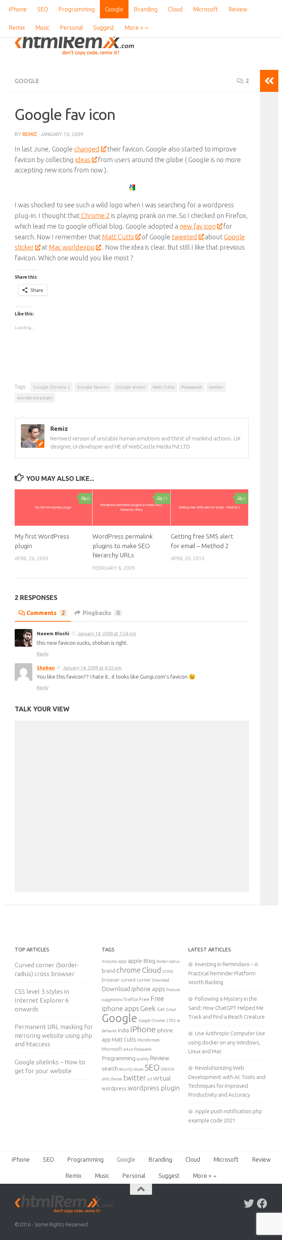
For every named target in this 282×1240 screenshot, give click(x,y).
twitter (216, 387)
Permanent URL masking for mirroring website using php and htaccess (54, 1035)
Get (161, 1009)
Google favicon (93, 387)
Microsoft (205, 9)
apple (135, 960)
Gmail (171, 1009)
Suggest (103, 27)
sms (105, 1078)
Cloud (175, 9)
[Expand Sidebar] (269, 81)
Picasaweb (191, 387)
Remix (17, 27)
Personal (71, 27)
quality (143, 1059)
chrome (128, 970)
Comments (45, 613)
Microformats (148, 1040)
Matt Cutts (118, 236)
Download (160, 980)
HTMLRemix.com (74, 44)
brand (108, 971)
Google (114, 9)
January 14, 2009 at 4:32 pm (92, 667)
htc (172, 1020)
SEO (42, 9)
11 (165, 498)
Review (237, 9)
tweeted (184, 236)
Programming (76, 9)
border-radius (168, 961)
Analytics (109, 961)
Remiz (29, 134)
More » (133, 27)
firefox (130, 999)
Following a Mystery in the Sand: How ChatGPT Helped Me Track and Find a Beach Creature (226, 1008)
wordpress (114, 1088)
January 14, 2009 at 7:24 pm (106, 633)
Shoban (46, 667)
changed (87, 149)
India (123, 1030)
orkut (128, 1049)
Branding (146, 9)
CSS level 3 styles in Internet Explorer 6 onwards (42, 1000)
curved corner (136, 979)
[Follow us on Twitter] (249, 1203)
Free (144, 999)
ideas (82, 159)
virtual (162, 1078)
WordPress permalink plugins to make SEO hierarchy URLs (123, 545)
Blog (149, 960)
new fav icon (198, 226)
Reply (42, 653)
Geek (148, 1008)
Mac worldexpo (71, 247)
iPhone (18, 9)
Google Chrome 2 (51, 387)
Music (42, 27)
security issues (131, 1069)
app (122, 961)
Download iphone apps (133, 988)
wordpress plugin (35, 397)
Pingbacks (101, 613)
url (149, 1079)
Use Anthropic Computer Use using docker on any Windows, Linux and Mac (226, 1042)
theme (116, 1079)
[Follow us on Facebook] (262, 1203)
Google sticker (131, 387)
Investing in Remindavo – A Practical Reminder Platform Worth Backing (223, 973)
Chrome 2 (95, 215)
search (110, 1068)
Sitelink (167, 1069)
